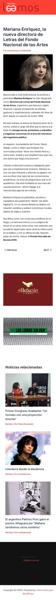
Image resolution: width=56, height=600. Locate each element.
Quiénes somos (31, 560)
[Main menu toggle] (50, 7)
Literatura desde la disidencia (24, 469)
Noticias (9, 424)
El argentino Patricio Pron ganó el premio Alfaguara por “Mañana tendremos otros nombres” (27, 523)
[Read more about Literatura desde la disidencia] (27, 448)
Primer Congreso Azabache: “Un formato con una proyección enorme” (26, 415)
